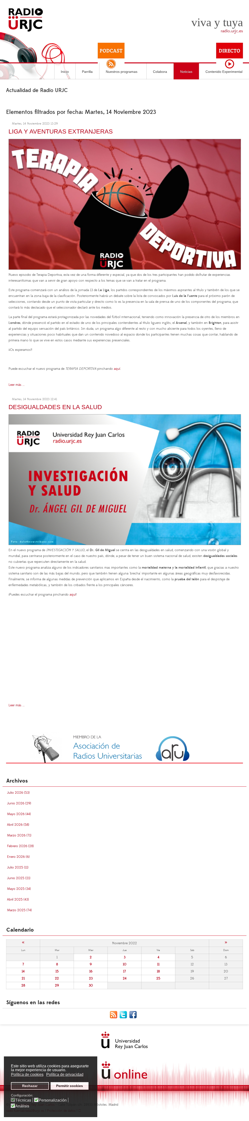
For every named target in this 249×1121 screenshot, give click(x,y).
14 (23, 971)
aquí (117, 369)
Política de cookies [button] (27, 1074)
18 (158, 971)
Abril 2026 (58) (18, 825)
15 (57, 971)
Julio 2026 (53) (18, 793)
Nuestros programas (121, 72)
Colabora (160, 72)
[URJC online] (124, 1070)
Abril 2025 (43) (18, 899)
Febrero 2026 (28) (20, 846)
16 (90, 971)
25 (158, 978)
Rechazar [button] (29, 1086)
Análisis (22, 1106)
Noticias (186, 72)
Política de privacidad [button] (64, 1074)
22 (57, 978)
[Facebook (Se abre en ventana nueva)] (134, 1014)
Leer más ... (17, 385)
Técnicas (23, 1100)
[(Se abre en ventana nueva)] (124, 747)
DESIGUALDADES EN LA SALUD (55, 407)
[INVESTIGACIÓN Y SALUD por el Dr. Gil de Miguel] (125, 479)
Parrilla (87, 72)
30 (91, 985)
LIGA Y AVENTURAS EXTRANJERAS (61, 131)
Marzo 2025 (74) (19, 910)
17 (124, 971)
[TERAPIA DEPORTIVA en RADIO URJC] (125, 203)
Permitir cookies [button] (69, 1086)
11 (158, 964)
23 (91, 978)
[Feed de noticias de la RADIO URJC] (115, 1014)
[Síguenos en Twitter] (124, 1014)
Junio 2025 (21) (18, 878)
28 (23, 985)
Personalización (53, 1100)
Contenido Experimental (223, 72)
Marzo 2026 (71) (19, 835)
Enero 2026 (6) (18, 857)
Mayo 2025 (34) (19, 889)
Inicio (65, 72)
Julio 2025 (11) (17, 867)
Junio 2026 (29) (19, 803)
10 (124, 964)
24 (124, 978)
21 (23, 978)
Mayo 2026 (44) (19, 814)
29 (57, 985)
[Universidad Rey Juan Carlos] (124, 1040)
